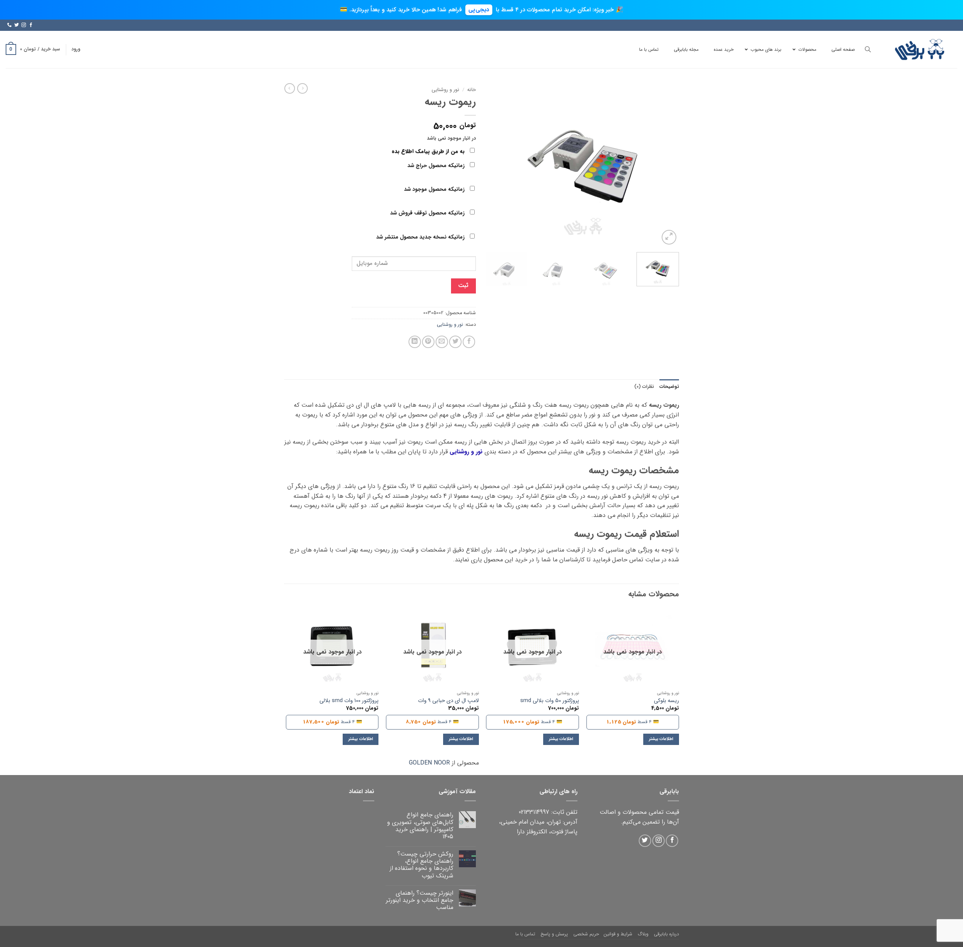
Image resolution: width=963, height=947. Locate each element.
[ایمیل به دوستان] (442, 342)
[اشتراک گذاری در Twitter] (455, 342)
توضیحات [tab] (669, 387)
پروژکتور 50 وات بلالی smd (549, 701)
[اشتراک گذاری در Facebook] (469, 342)
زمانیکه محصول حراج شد (436, 165)
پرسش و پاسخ (554, 934)
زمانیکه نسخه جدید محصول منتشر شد (421, 237)
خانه (471, 90)
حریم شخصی (586, 934)
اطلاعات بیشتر (661, 739)
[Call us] (9, 25)
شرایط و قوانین (618, 934)
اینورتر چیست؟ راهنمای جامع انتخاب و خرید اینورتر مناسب (419, 900)
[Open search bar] (868, 49)
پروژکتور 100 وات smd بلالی (348, 701)
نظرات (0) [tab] (644, 387)
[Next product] (302, 88)
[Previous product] (289, 88)
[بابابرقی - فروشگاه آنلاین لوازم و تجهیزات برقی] (919, 49)
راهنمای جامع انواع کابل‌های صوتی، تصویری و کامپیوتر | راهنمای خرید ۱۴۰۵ (420, 825)
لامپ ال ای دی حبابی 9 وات (448, 701)
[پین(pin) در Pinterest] (428, 342)
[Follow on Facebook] (31, 25)
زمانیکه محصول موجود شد (435, 189)
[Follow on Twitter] (16, 25)
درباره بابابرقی (666, 934)
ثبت (463, 285)
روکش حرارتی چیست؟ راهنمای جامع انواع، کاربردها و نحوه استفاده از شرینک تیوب (421, 864)
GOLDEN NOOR (429, 763)
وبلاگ (643, 934)
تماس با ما (525, 934)
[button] (75, 49)
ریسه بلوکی (666, 701)
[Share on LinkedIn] (415, 342)
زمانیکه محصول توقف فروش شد (428, 213)
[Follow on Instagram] (23, 25)
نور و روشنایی (445, 90)
